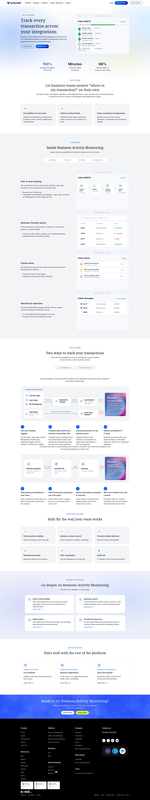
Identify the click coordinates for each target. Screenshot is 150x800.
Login (111, 3)
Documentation (25, 739)
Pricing (52, 3)
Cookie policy (120, 795)
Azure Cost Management (55, 732)
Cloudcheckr (79, 736)
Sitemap (96, 795)
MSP (49, 756)
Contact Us (24, 745)
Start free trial (121, 3)
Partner (68, 3)
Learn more (37, 609)
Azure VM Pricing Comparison (84, 773)
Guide (22, 772)
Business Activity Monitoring (56, 739)
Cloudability (78, 739)
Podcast (23, 769)
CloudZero (78, 732)
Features (36, 3)
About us (23, 795)
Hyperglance (79, 745)
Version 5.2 (51, 770)
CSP (49, 753)
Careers (38, 795)
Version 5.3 (51, 773)
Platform (28, 3)
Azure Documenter (53, 742)
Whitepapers (24, 766)
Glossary (23, 779)
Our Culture (31, 795)
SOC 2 (127, 795)
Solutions (45, 3)
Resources (59, 3)
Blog (22, 756)
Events (23, 775)
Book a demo (136, 3)
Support (23, 736)
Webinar (23, 759)
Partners (23, 742)
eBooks (23, 762)
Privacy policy (110, 795)
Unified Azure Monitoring (55, 736)
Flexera (77, 742)
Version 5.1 (51, 767)
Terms (102, 795)
